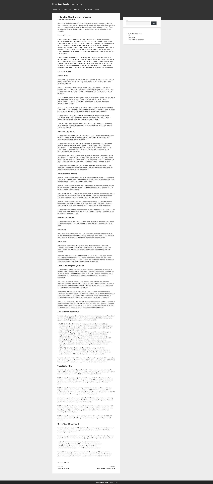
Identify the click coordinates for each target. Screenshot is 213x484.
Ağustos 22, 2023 (64, 19)
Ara (127, 20)
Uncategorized (65, 462)
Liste (70, 9)
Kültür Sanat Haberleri (61, 4)
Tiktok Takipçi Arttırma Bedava (91, 9)
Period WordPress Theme (102, 482)
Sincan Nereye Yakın (63, 468)
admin (73, 19)
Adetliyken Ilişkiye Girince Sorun (106, 468)
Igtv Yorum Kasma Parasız (60, 9)
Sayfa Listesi (77, 9)
